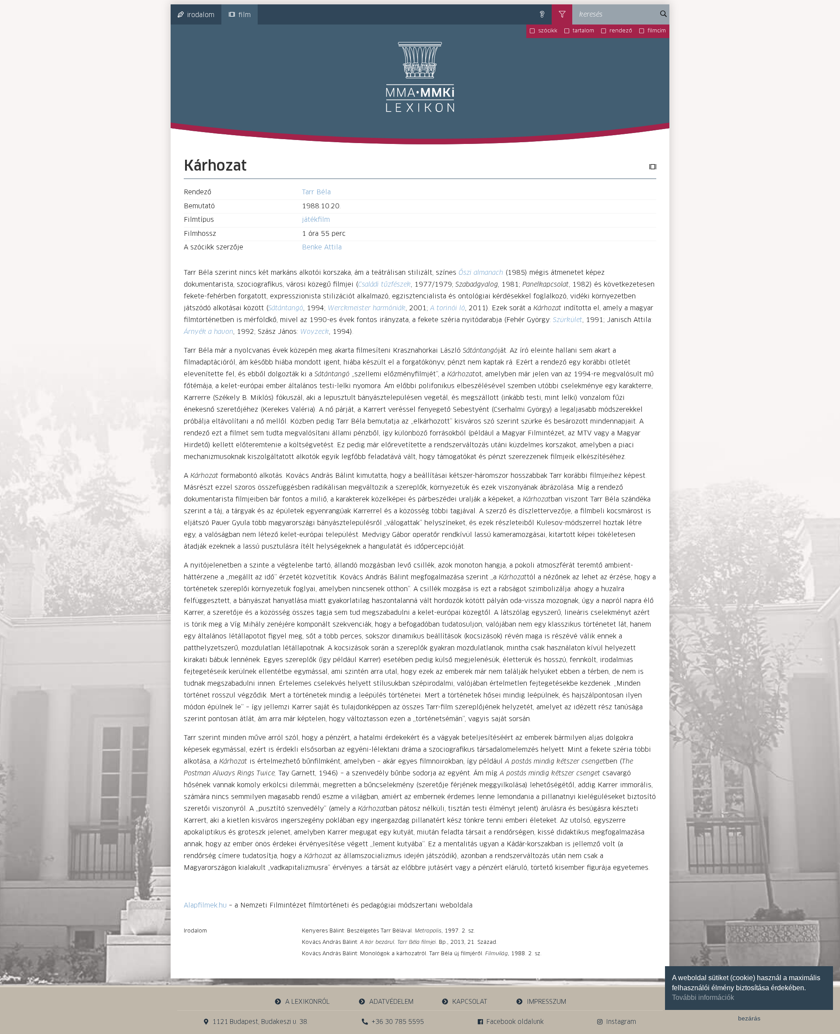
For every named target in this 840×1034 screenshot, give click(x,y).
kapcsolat (469, 1002)
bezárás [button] (749, 1018)
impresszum (546, 1002)
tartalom (583, 31)
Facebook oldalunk (515, 1022)
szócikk (547, 31)
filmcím (657, 31)
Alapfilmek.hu (205, 905)
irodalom (200, 15)
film (244, 15)
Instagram (621, 1022)
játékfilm (316, 220)
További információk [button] (703, 997)
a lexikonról (307, 1002)
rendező (620, 31)
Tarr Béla (316, 192)
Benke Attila (322, 247)
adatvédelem (391, 1002)
